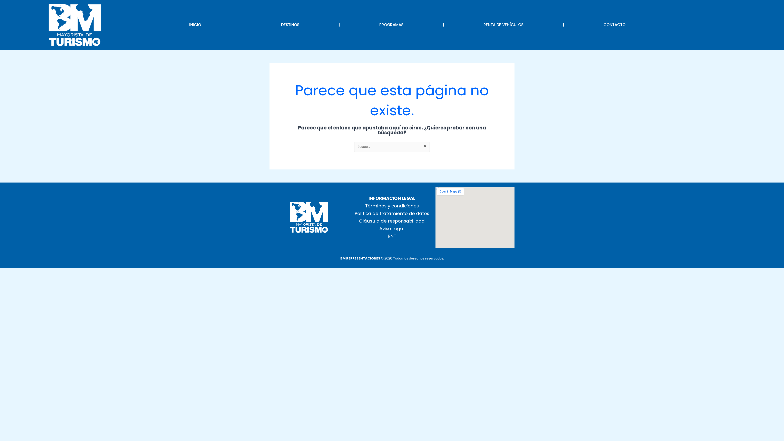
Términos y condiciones (392, 206)
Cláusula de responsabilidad (392, 221)
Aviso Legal (391, 228)
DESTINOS (290, 25)
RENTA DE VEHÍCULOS (503, 25)
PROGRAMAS (391, 25)
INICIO (195, 25)
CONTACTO (615, 25)
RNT (392, 236)
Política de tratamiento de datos (392, 213)
